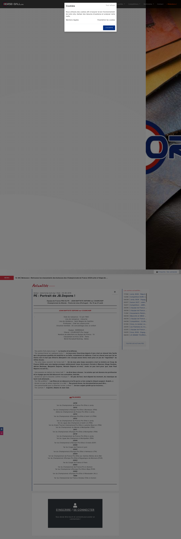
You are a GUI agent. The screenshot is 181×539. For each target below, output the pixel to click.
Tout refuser (110, 5)
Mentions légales (72, 20)
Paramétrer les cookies (106, 20)
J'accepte (109, 27)
